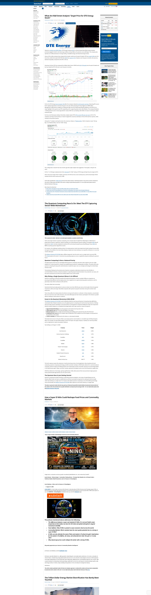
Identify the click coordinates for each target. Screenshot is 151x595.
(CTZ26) (70, 432)
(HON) (93, 242)
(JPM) (93, 244)
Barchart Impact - (48, 207)
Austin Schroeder (36, 23)
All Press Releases (36, 82)
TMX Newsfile (35, 87)
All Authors (35, 42)
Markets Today (35, 11)
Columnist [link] (62, 20)
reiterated (66, 172)
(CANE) (66, 432)
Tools (73, 6)
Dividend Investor (36, 73)
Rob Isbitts (35, 39)
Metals (34, 51)
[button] (117, 6)
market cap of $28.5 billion (56, 50)
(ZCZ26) (50, 432)
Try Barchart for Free (113, 3)
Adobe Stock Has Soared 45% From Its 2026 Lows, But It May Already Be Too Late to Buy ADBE (67, 194)
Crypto (34, 57)
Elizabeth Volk (35, 28)
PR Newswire (35, 89)
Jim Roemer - (47, 401)
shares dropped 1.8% (60, 104)
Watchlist (67, 3)
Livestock (35, 49)
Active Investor (36, 71)
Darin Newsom (36, 25)
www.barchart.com (50, 101)
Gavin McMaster (36, 29)
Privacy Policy (110, 58)
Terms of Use (103, 58)
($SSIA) (73, 432)
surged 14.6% (91, 56)
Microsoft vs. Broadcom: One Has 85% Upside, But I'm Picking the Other (62, 188)
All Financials (35, 56)
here (56, 184)
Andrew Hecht (35, 21)
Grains (34, 48)
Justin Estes (35, 33)
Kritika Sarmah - (47, 20)
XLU (80, 65)
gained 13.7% (73, 58)
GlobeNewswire (36, 86)
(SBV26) (63, 432)
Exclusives (35, 14)
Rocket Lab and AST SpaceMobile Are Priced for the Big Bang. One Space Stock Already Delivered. (67, 190)
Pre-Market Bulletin (36, 75)
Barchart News (35, 12)
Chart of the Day (36, 16)
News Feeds (35, 18)
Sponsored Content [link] (64, 207)
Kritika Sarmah (59, 180)
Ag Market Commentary (37, 79)
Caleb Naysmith (36, 24)
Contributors (35, 15)
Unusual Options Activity (37, 72)
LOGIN (106, 3)
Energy (34, 47)
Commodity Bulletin (36, 76)
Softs (34, 52)
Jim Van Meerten (36, 32)
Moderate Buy (79, 121)
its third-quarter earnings (83, 104)
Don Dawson (35, 26)
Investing (63, 6)
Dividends (35, 58)
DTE (73, 50)
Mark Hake (35, 34)
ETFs (46, 6)
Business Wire (35, 85)
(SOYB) (60, 432)
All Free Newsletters (36, 68)
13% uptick (84, 65)
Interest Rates (35, 62)
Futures (50, 6)
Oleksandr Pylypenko (37, 35)
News (69, 6)
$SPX (66, 58)
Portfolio (71, 3)
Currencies (56, 6)
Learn (78, 6)
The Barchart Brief (36, 70)
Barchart (51, 20)
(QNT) (52, 244)
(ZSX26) (56, 432)
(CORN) (53, 432)
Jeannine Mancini (36, 30)
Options (41, 6)
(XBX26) (46, 432)
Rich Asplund (35, 37)
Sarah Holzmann (36, 41)
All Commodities (36, 46)
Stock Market (35, 65)
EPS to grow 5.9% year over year (83, 115)
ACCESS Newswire (36, 84)
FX (33, 61)
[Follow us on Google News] (60, 23)
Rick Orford (35, 38)
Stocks (35, 6)
